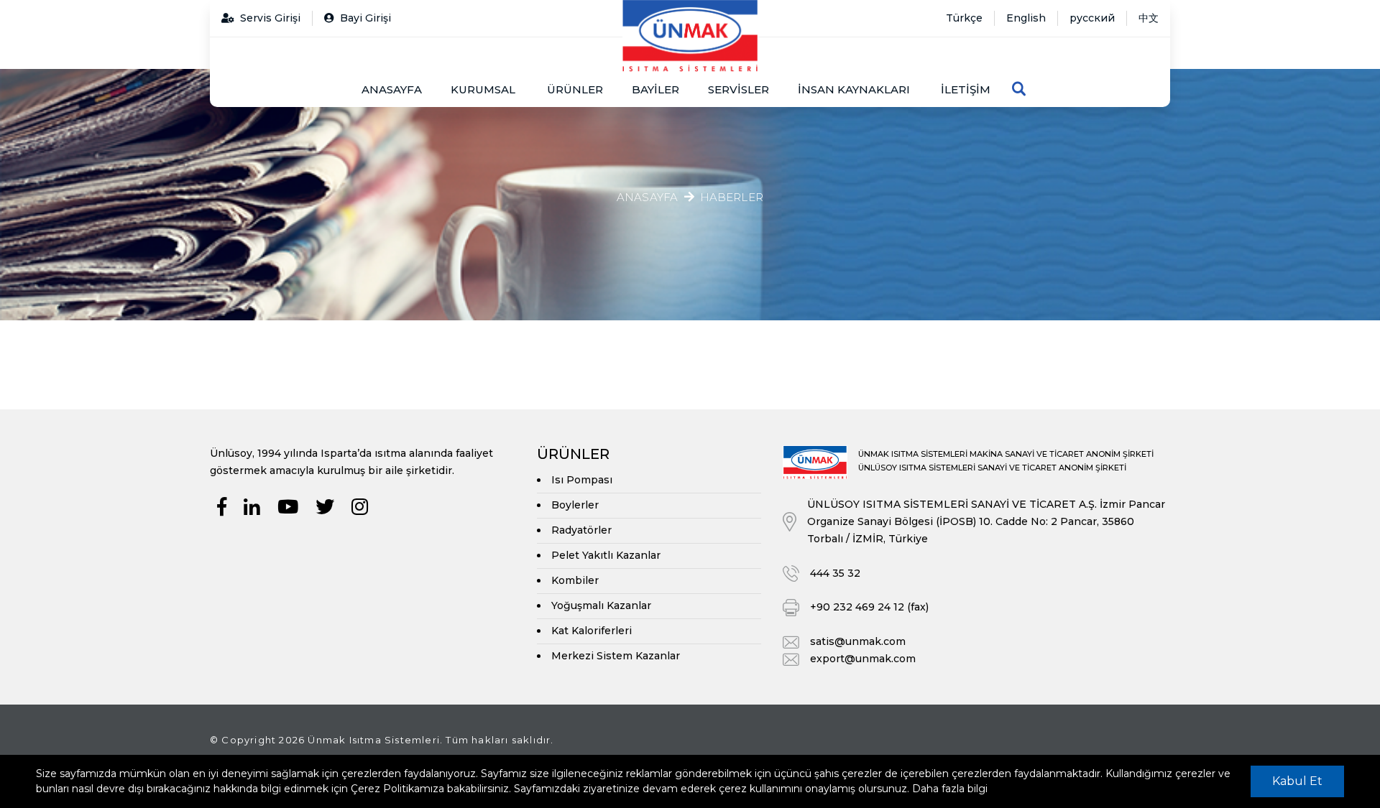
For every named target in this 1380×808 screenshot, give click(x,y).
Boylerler (575, 504)
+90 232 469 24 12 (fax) (869, 606)
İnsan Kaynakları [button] (854, 89)
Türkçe (964, 17)
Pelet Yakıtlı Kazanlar (606, 555)
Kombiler (575, 580)
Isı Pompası (581, 479)
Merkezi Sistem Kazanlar (615, 655)
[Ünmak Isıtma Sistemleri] (690, 36)
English (1026, 17)
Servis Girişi (270, 17)
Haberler (732, 198)
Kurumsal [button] (483, 89)
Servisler (738, 89)
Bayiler (655, 89)
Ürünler (575, 89)
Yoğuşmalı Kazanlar (601, 605)
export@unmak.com (863, 658)
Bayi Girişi (365, 17)
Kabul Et (1297, 781)
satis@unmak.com (858, 641)
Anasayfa (392, 89)
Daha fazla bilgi (950, 788)
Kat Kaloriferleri (591, 630)
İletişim (965, 89)
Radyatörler (581, 530)
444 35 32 (835, 573)
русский (1092, 17)
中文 (1148, 17)
